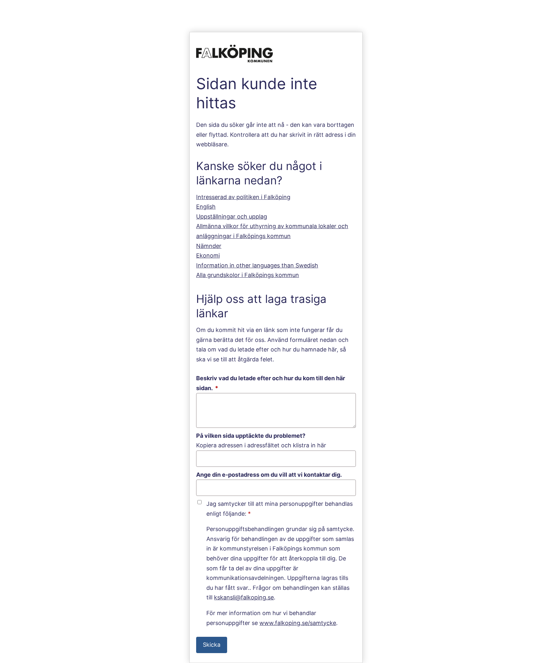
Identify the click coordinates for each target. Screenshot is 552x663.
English (206, 206)
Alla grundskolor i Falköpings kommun (247, 275)
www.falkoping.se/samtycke (297, 623)
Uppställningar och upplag (231, 216)
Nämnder (208, 246)
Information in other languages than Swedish (257, 265)
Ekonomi (208, 255)
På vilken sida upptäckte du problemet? (250, 435)
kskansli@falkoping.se (244, 597)
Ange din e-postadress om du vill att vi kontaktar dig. (269, 474)
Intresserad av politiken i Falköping (243, 197)
